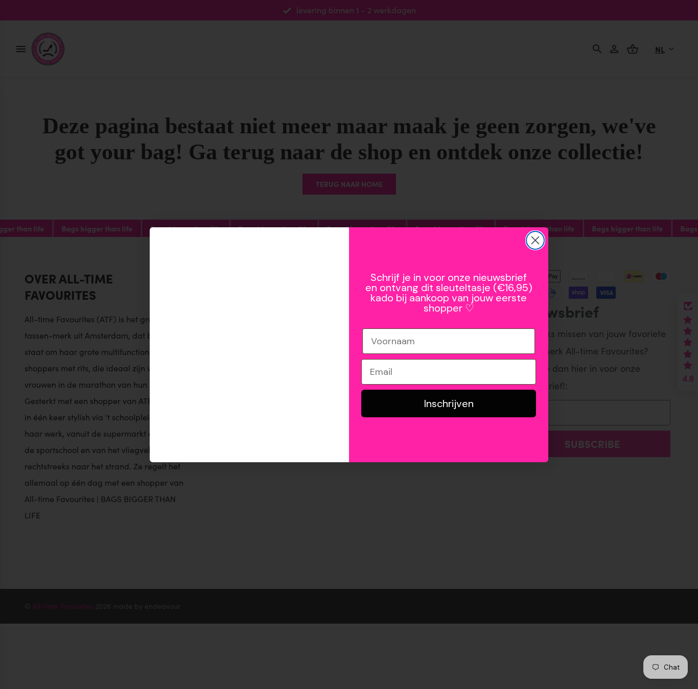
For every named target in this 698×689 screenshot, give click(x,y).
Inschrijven (449, 403)
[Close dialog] (535, 240)
